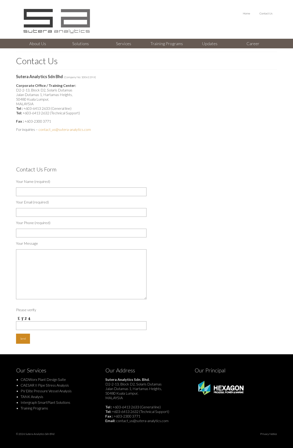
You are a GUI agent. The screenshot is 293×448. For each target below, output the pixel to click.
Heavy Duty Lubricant (157, 439)
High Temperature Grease (136, 439)
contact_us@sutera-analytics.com (64, 129)
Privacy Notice (268, 434)
